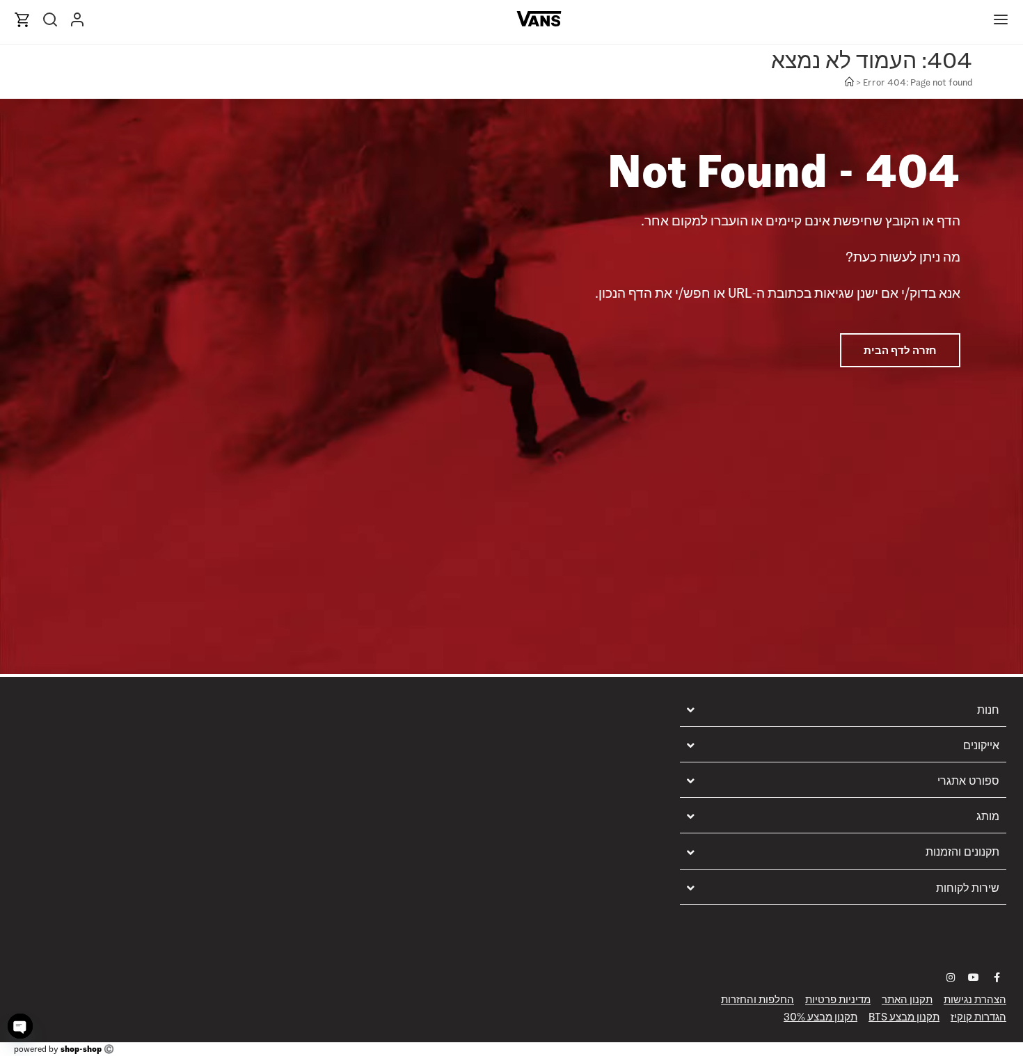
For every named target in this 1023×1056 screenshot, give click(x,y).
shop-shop (81, 1048)
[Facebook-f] (996, 977)
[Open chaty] (20, 1026)
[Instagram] (950, 977)
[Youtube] (973, 977)
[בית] (849, 82)
